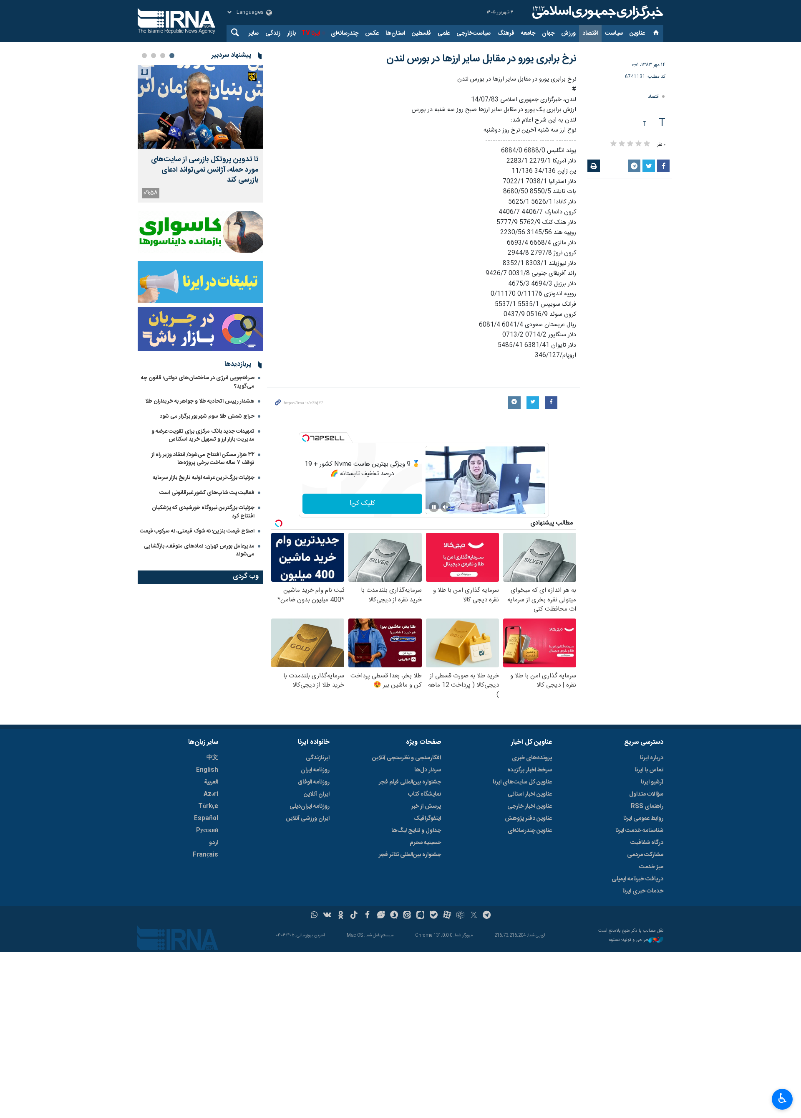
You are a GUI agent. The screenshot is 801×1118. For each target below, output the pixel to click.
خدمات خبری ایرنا (642, 891)
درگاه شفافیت (646, 843)
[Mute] (446, 507)
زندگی (272, 33)
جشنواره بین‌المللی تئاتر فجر (410, 855)
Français (205, 855)
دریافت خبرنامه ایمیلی (637, 879)
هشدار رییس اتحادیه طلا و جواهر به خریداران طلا (199, 401)
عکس (372, 33)
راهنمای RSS (647, 806)
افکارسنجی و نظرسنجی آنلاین (406, 758)
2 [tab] (162, 55)
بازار (291, 33)
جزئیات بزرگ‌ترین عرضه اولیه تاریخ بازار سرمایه (203, 477)
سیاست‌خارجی (473, 33)
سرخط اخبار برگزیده (529, 770)
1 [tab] (171, 55)
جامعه (528, 33)
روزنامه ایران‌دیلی (310, 806)
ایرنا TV (310, 33)
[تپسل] (306, 438)
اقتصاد (590, 33)
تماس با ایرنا (649, 770)
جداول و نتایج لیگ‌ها (416, 831)
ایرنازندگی (318, 758)
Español (206, 819)
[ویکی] (327, 916)
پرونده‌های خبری (532, 758)
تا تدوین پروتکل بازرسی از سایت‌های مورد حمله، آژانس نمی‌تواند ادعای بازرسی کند (205, 170)
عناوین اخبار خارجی (529, 806)
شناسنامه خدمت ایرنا (639, 831)
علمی (444, 33)
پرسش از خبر (426, 806)
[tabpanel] (200, 134)
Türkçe (208, 806)
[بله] (433, 916)
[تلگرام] (487, 916)
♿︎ (782, 1098)
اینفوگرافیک (427, 819)
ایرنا (596, 12)
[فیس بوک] (367, 916)
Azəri (211, 794)
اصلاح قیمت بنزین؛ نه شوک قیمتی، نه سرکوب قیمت (197, 531)
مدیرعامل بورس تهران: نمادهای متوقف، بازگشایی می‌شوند (199, 550)
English (207, 770)
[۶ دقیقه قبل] (200, 107)
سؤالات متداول (646, 794)
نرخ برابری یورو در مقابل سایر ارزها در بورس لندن (481, 59)
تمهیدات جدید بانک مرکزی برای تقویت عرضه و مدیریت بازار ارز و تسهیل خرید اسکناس (202, 435)
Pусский (207, 831)
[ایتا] (407, 916)
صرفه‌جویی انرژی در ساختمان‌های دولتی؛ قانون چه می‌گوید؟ (197, 381)
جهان (548, 33)
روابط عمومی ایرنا (643, 819)
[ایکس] (473, 916)
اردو (213, 843)
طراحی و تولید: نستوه (628, 940)
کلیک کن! (362, 503)
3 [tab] (153, 55)
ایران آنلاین (317, 794)
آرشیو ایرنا (652, 782)
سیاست (614, 33)
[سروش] (394, 916)
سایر (254, 33)
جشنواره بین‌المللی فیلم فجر (410, 782)
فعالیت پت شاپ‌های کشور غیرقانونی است (206, 492)
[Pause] (434, 507)
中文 (212, 758)
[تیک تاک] (354, 916)
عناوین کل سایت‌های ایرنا (522, 782)
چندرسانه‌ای (344, 33)
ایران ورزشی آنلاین (308, 819)
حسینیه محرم (425, 843)
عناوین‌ (637, 33)
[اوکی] (340, 916)
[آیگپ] (420, 916)
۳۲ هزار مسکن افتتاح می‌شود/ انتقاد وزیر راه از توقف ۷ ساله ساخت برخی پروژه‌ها (202, 458)
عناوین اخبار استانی (530, 794)
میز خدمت (651, 867)
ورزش (568, 33)
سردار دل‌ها (427, 770)
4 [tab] (144, 55)
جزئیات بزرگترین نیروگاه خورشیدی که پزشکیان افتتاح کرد (203, 511)
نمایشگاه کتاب (424, 794)
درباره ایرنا (651, 758)
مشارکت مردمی (645, 855)
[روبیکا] (460, 916)
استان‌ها (395, 33)
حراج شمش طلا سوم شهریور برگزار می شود (207, 416)
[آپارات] (447, 916)
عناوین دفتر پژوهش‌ (528, 819)
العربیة (211, 782)
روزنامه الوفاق (314, 782)
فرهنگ (505, 33)
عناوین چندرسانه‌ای (530, 831)
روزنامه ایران (315, 770)
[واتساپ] (314, 916)
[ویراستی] (380, 916)
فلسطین (421, 33)
